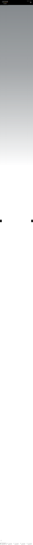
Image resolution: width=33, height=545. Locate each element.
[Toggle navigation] (30, 2)
